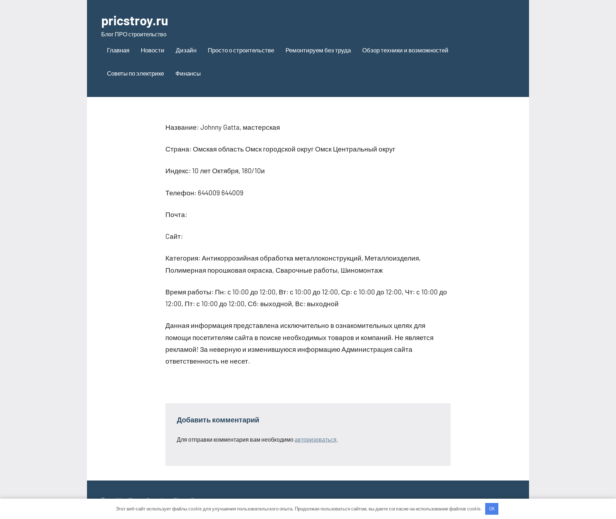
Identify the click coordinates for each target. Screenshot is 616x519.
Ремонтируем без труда (318, 49)
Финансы (188, 73)
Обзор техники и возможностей (405, 49)
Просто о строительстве (241, 49)
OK (492, 509)
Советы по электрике (135, 73)
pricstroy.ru (134, 20)
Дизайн (186, 49)
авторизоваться (315, 439)
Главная (118, 49)
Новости (152, 49)
